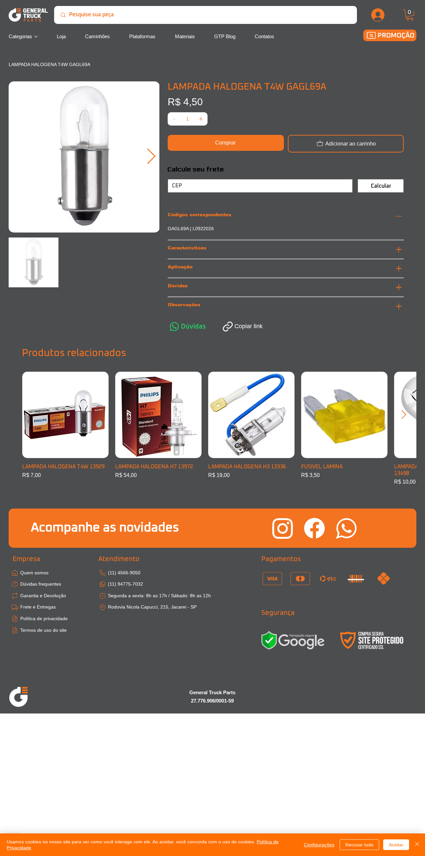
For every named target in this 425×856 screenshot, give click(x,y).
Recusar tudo (359, 844)
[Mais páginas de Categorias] (36, 36)
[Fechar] (417, 845)
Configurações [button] (319, 844)
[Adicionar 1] (201, 119)
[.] (378, 15)
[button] (409, 15)
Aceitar (396, 844)
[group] (213, 428)
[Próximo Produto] (403, 414)
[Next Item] (151, 156)
